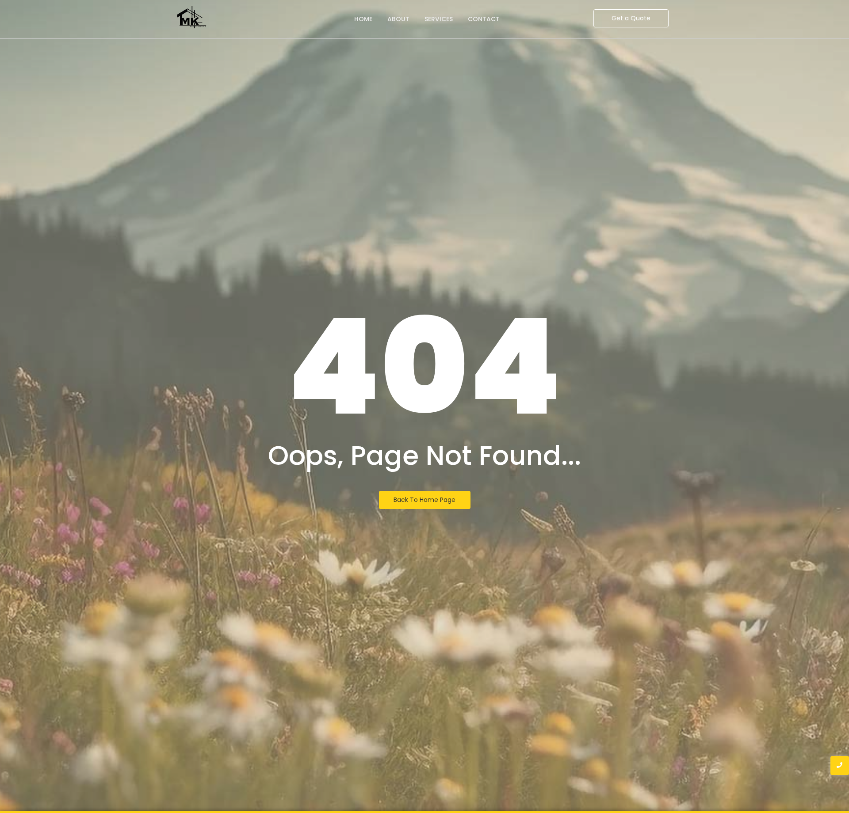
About (398, 19)
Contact (484, 19)
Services (438, 19)
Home (363, 19)
